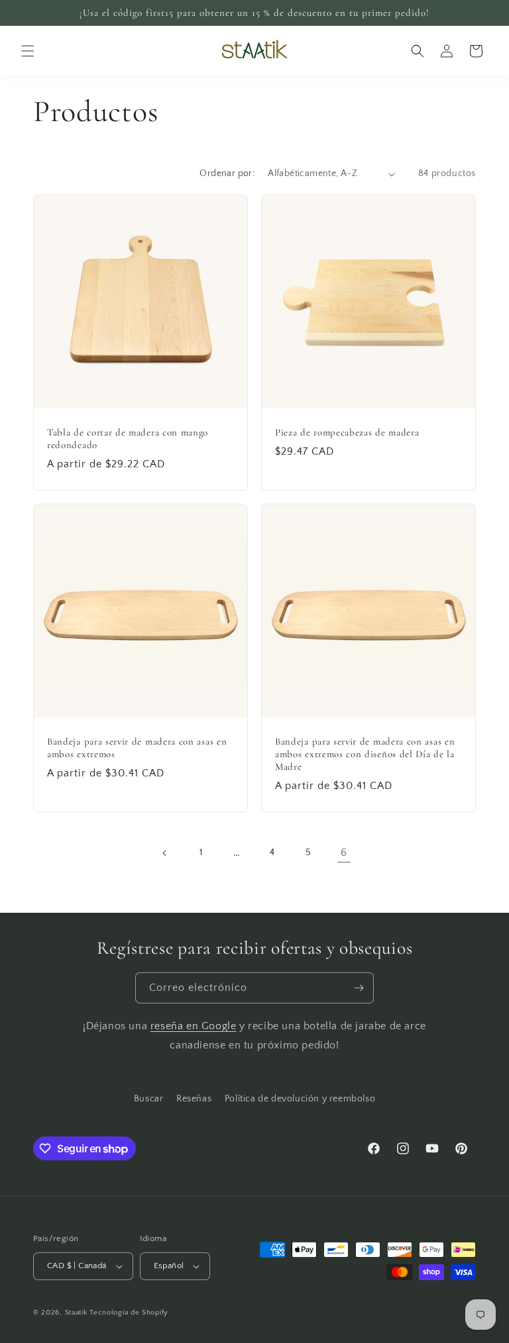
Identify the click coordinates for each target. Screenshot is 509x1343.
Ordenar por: (226, 173)
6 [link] (344, 852)
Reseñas (193, 1098)
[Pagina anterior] (165, 853)
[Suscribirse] (358, 987)
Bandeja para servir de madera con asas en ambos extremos (137, 747)
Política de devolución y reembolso (300, 1098)
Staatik (76, 1313)
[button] (27, 51)
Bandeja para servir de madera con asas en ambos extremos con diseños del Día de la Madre (365, 753)
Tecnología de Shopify (128, 1313)
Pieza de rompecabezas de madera (347, 432)
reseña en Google (193, 1026)
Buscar (149, 1098)
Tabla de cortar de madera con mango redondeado (127, 438)
